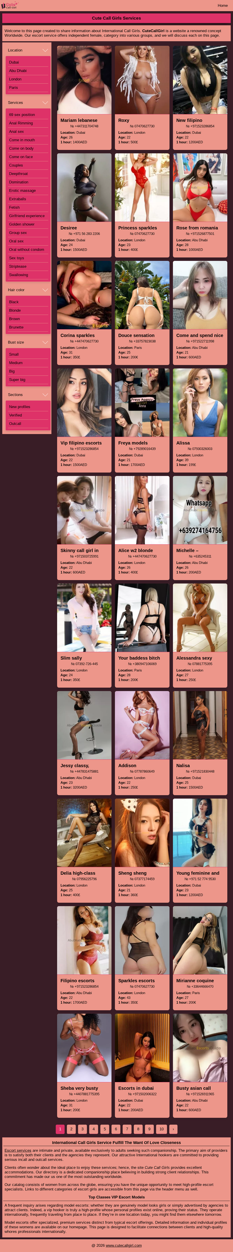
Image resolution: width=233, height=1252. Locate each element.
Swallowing (18, 275)
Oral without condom (26, 249)
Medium (16, 363)
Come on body (21, 148)
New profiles (19, 407)
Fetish (14, 207)
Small (14, 354)
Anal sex (16, 131)
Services (15, 102)
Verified (15, 415)
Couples (16, 165)
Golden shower (22, 224)
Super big (17, 380)
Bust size (16, 342)
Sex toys (16, 258)
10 (162, 1129)
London (15, 79)
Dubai (14, 62)
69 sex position (22, 115)
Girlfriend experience (27, 216)
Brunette (16, 327)
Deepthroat (18, 174)
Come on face (21, 157)
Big (12, 371)
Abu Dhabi (18, 71)
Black (14, 302)
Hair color (16, 290)
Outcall (15, 424)
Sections (15, 395)
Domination (18, 182)
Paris (13, 87)
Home (223, 5)
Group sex (18, 233)
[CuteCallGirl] (23, 5)
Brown (14, 319)
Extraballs (17, 199)
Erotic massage (22, 190)
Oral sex (16, 241)
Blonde (15, 310)
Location (15, 50)
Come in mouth (22, 140)
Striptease (17, 266)
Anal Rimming (21, 123)
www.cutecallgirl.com (124, 1245)
